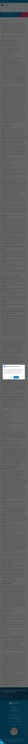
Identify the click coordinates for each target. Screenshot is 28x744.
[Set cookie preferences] (2, 741)
